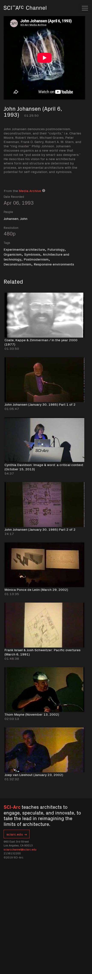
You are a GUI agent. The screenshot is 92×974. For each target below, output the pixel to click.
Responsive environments (54, 264)
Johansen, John (15, 218)
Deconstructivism (17, 264)
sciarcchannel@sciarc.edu (20, 849)
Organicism (13, 254)
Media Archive (30, 190)
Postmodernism (36, 259)
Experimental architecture (24, 249)
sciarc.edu (14, 834)
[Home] (25, 13)
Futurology (55, 249)
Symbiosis (32, 254)
